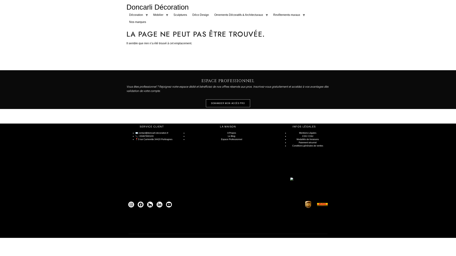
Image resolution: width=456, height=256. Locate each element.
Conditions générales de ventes (307, 146)
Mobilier (158, 14)
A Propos (231, 133)
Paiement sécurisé (308, 142)
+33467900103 (146, 136)
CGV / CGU (307, 136)
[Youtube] (169, 204)
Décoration (136, 14)
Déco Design (200, 14)
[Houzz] (150, 204)
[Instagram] (131, 204)
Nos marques (137, 21)
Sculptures (180, 14)
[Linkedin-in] (159, 204)
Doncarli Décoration (157, 7)
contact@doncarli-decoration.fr (153, 133)
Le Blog (231, 136)
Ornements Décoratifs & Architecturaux (238, 14)
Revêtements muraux (286, 14)
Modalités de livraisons (308, 139)
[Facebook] (141, 204)
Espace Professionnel (231, 139)
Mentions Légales (307, 133)
